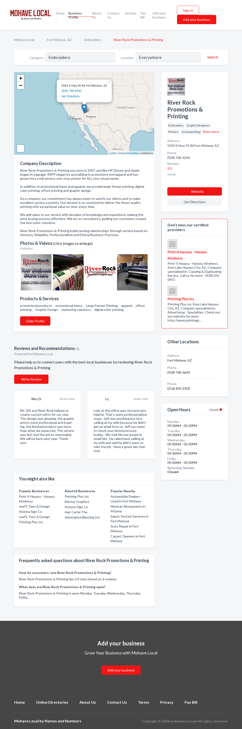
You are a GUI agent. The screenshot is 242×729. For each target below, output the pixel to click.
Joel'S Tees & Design (34, 506)
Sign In (188, 10)
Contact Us (113, 15)
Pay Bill (143, 15)
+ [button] (20, 78)
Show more (211, 132)
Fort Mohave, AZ (59, 40)
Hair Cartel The (76, 512)
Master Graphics (77, 502)
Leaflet (113, 153)
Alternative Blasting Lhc (82, 517)
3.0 (170, 168)
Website (197, 191)
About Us (96, 15)
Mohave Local (24, 40)
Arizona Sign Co (30, 512)
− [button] (20, 85)
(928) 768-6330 (71, 91)
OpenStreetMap (130, 153)
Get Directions (70, 96)
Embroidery (92, 40)
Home (60, 13)
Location (127, 58)
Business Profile (75, 15)
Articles (131, 13)
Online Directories (52, 702)
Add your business (159, 15)
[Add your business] (121, 664)
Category (36, 58)
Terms (143, 702)
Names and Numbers (63, 721)
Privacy (166, 702)
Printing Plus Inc (31, 522)
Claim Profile (35, 321)
